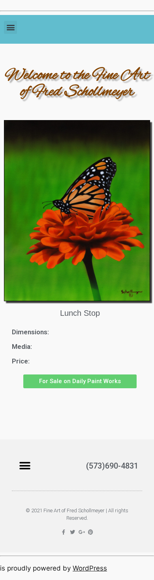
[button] (10, 27)
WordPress (90, 568)
